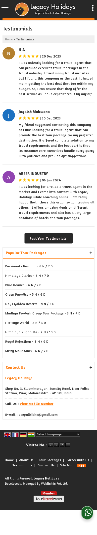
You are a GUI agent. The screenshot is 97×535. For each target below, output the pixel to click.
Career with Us (77, 460)
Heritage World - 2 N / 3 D (25, 322)
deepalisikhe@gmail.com (38, 414)
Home (9, 39)
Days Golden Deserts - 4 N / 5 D (29, 304)
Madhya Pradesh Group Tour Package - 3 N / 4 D (43, 313)
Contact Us (46, 465)
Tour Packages (50, 460)
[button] (36, 403)
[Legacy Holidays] (45, 9)
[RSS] (81, 465)
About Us (26, 460)
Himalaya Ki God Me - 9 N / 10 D (30, 332)
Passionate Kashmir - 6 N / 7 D (29, 266)
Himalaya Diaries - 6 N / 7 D (27, 275)
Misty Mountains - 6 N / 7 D (26, 351)
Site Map (67, 465)
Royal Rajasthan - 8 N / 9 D (26, 341)
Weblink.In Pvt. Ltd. (54, 483)
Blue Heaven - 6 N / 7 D (23, 285)
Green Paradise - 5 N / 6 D (25, 294)
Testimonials (22, 465)
